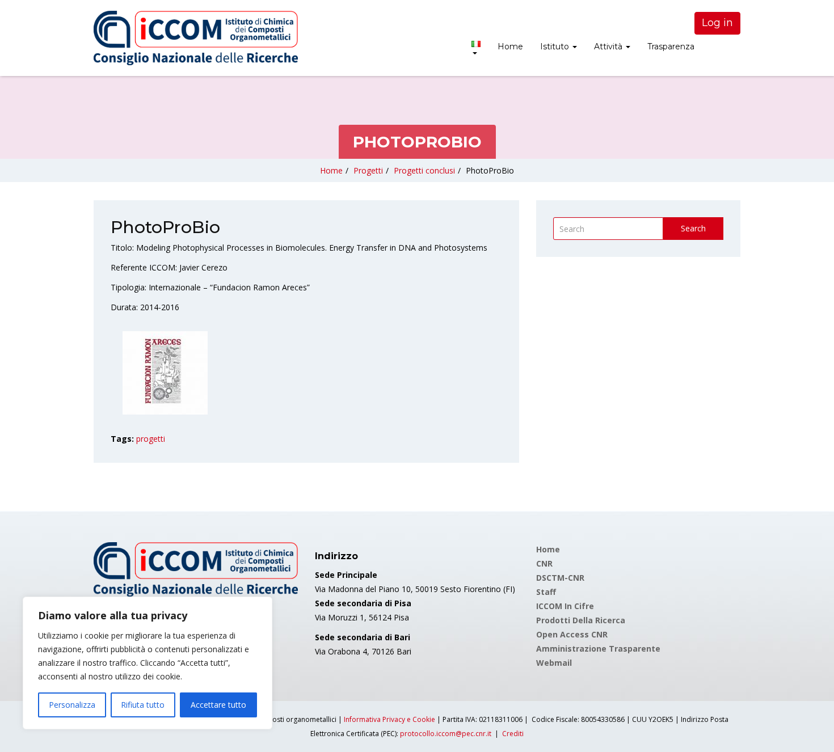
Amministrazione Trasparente (598, 648)
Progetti (368, 170)
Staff (546, 591)
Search (693, 228)
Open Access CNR (572, 634)
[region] (147, 663)
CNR (544, 563)
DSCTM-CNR (560, 577)
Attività (609, 46)
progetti (150, 438)
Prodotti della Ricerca (580, 620)
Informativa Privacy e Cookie (389, 719)
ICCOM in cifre (565, 606)
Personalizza (72, 704)
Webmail (554, 662)
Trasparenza (670, 46)
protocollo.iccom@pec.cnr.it (445, 733)
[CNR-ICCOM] (195, 38)
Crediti (513, 733)
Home (510, 46)
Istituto (555, 46)
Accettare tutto (218, 704)
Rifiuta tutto (143, 704)
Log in (717, 22)
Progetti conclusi (424, 170)
